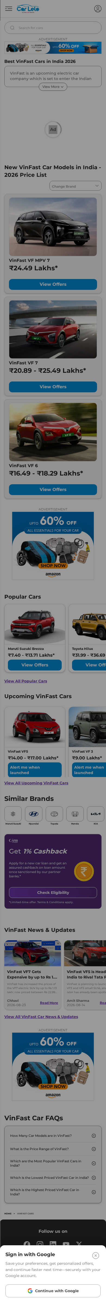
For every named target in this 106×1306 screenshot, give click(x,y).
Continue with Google (57, 1290)
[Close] (96, 1255)
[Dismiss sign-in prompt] (53, 653)
